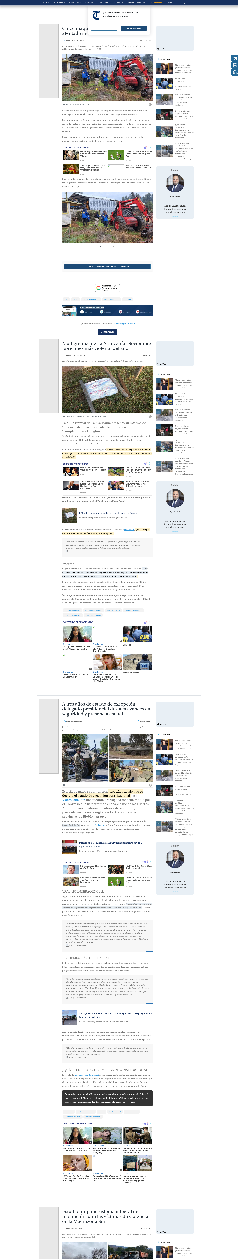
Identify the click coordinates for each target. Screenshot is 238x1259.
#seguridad (69, 1112)
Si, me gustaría (134, 28)
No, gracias (104, 28)
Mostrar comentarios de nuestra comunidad (108, 267)
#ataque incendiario (111, 299)
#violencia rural (115, 1112)
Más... (171, 3)
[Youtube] (144, 312)
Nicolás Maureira (75, 721)
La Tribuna (100, 825)
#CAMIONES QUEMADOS (91, 299)
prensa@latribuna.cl (125, 323)
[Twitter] (107, 312)
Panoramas (156, 3)
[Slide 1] (173, 216)
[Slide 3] (177, 216)
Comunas (58, 3)
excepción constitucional (86, 1075)
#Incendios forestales (72, 610)
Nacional (89, 3)
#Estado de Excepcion (86, 1112)
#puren (75, 299)
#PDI (66, 299)
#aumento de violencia (93, 610)
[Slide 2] (175, 216)
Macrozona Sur (73, 800)
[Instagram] (126, 312)
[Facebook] (89, 312)
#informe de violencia (73, 615)
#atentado (127, 299)
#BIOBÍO (101, 1112)
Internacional (75, 3)
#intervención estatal (93, 1117)
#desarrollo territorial (73, 1117)
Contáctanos (107, 331)
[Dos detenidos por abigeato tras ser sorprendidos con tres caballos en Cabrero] (165, 115)
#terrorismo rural (113, 610)
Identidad (118, 3)
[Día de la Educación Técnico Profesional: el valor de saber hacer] (175, 183)
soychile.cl (129, 529)
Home (46, 3)
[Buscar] (189, 2)
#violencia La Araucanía (133, 610)
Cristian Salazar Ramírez (78, 40)
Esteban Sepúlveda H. (77, 355)
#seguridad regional (93, 615)
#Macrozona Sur (132, 1112)
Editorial (104, 3)
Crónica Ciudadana (136, 3)
